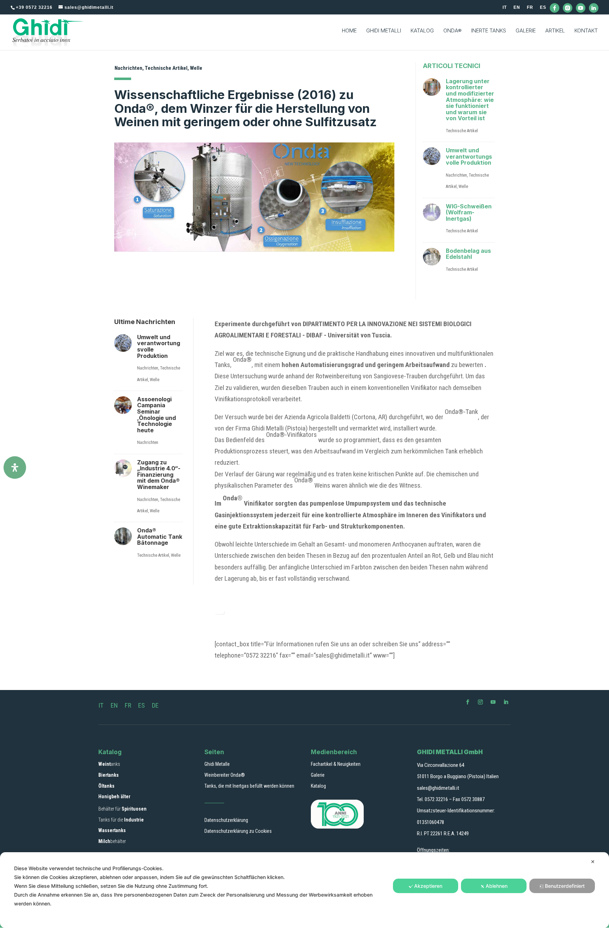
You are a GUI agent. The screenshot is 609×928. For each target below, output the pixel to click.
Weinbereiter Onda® (224, 775)
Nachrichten (128, 68)
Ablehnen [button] (497, 886)
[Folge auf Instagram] (480, 702)
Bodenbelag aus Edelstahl (468, 254)
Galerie (318, 775)
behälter (112, 841)
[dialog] (304, 890)
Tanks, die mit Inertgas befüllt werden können (249, 786)
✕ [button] (593, 862)
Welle (196, 68)
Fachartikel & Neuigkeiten (336, 764)
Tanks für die (121, 820)
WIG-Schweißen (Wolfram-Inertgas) (469, 212)
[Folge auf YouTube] (493, 702)
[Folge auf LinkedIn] (506, 702)
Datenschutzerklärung (226, 820)
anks (109, 764)
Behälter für (122, 809)
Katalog (318, 786)
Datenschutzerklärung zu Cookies (238, 831)
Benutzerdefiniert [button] (565, 886)
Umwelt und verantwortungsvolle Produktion (469, 156)
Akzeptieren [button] (428, 886)
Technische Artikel (166, 68)
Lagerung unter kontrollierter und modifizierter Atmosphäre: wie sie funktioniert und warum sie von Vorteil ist (470, 100)
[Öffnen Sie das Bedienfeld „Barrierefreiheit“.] (15, 467)
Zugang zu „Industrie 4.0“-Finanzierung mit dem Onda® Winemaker (158, 474)
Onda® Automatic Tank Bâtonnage (159, 536)
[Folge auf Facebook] (468, 702)
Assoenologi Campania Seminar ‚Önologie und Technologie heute (156, 415)
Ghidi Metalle (217, 764)
